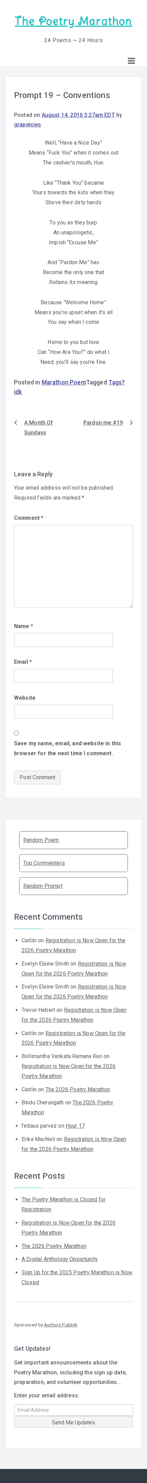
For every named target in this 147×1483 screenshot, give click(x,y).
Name (23, 626)
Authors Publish (60, 1324)
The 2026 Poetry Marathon (77, 1089)
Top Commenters (44, 863)
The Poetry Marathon (73, 21)
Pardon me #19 (103, 422)
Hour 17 (75, 1126)
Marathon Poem (64, 382)
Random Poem (41, 840)
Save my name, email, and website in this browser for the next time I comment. (67, 748)
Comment (28, 518)
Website (25, 698)
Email (23, 662)
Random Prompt (43, 886)
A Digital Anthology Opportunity (60, 1259)
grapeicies (27, 124)
